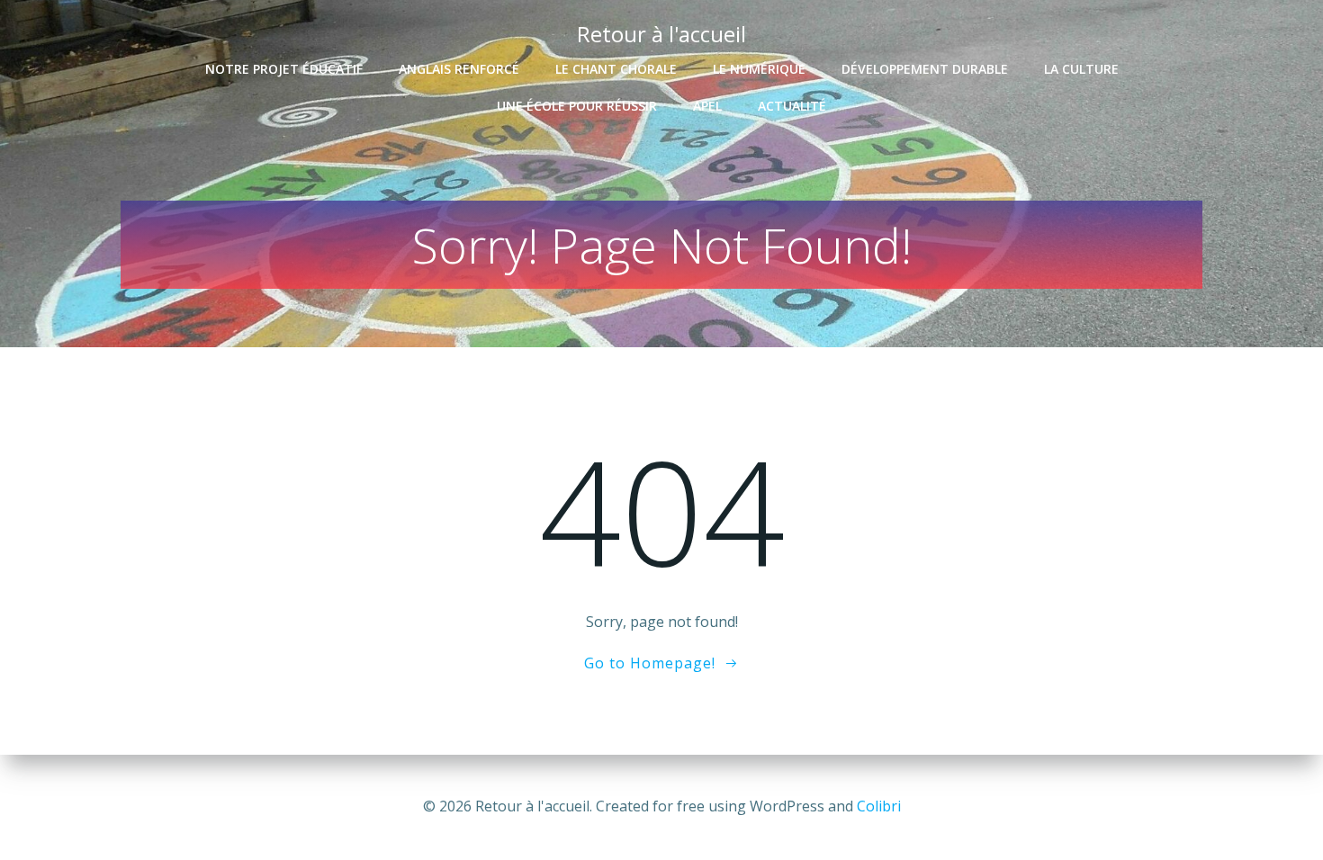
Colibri (879, 806)
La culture (1081, 68)
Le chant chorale (616, 68)
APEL (707, 105)
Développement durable (925, 68)
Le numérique (759, 68)
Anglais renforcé (459, 68)
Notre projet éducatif (284, 68)
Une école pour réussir (577, 105)
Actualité (792, 105)
